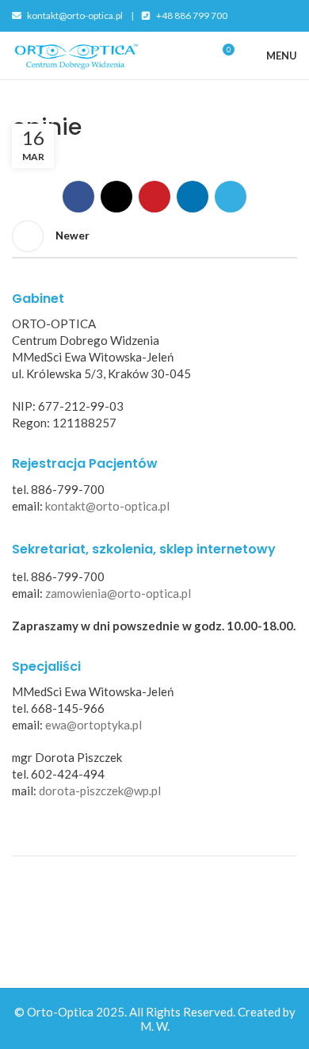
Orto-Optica (60, 1012)
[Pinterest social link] (154, 196)
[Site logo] (75, 54)
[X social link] (116, 196)
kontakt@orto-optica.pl (74, 15)
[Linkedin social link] (192, 196)
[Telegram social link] (230, 196)
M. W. (155, 1026)
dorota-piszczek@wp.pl (100, 790)
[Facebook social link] (78, 196)
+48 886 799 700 (190, 15)
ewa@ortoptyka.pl (93, 725)
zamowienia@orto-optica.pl (118, 593)
